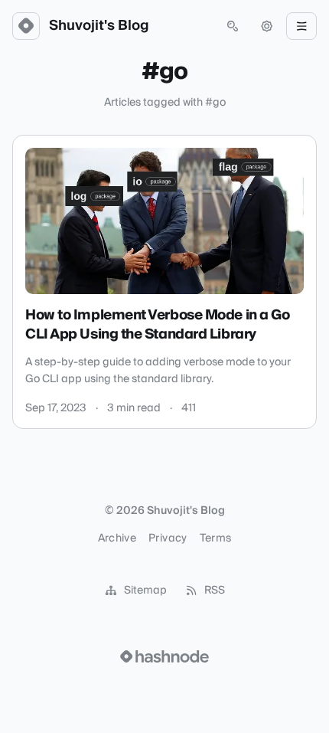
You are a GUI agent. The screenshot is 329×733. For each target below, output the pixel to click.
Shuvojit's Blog (99, 26)
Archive (117, 538)
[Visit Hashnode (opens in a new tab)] (164, 656)
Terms (216, 538)
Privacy (167, 538)
